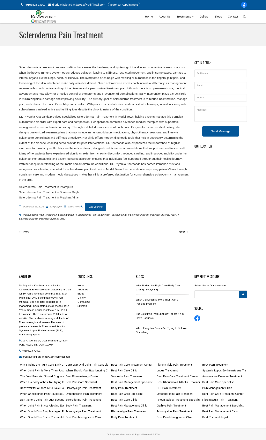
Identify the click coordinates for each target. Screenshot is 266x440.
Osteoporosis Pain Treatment (84, 393)
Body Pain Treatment (79, 405)
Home (149, 16)
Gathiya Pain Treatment (171, 405)
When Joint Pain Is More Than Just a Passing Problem (42, 370)
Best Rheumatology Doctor (82, 376)
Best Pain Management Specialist (131, 382)
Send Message (220, 131)
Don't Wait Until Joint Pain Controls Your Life (87, 364)
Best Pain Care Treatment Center (131, 364)
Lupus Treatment (167, 370)
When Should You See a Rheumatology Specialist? (42, 417)
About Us (165, 16)
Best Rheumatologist (215, 417)
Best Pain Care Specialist (81, 382)
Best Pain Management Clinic (84, 417)
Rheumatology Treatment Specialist (178, 399)
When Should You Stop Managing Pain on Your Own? (42, 411)
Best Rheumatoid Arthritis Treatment (178, 382)
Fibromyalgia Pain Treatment (83, 388)
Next (182, 232)
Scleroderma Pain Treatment (83, 399)
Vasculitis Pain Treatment (127, 376)
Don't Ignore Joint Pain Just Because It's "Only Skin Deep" (42, 399)
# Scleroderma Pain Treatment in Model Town (152, 214)
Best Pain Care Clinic (124, 370)
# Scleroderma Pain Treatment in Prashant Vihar (101, 214)
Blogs (218, 16)
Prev (25, 232)
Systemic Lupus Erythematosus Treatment (224, 370)
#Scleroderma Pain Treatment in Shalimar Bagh (48, 214)
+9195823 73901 (35, 4)
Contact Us (84, 301)
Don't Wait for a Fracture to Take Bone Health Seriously (42, 388)
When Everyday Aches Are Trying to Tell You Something (42, 382)
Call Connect (95, 206)
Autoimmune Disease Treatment (222, 376)
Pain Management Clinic (217, 388)
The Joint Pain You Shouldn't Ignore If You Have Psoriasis (42, 376)
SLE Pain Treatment (169, 388)
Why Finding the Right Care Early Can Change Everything (42, 364)
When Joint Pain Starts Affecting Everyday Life (42, 405)
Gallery (204, 16)
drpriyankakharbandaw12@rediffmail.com (78, 4)
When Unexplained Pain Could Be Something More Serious (42, 393)
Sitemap (82, 305)
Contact (233, 16)
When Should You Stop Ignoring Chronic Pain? (87, 370)
